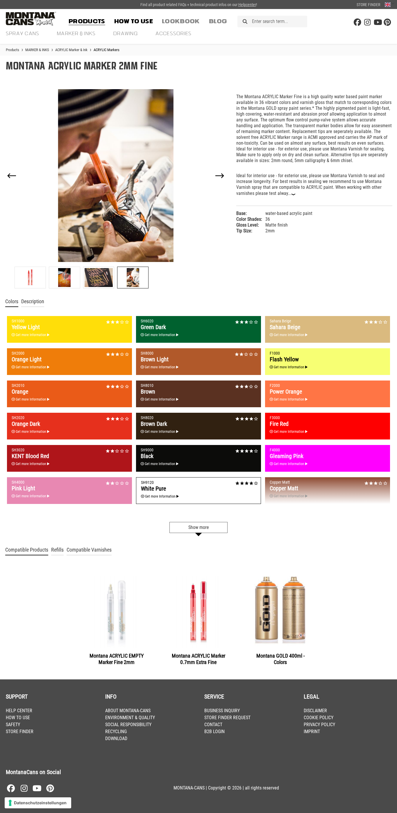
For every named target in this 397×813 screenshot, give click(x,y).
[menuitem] (87, 20)
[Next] (219, 175)
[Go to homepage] (35, 19)
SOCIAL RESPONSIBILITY (128, 724)
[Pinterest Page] (387, 22)
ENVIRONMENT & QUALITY (130, 717)
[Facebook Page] (357, 22)
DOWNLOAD (116, 738)
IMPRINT (312, 731)
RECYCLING (116, 731)
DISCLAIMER (315, 710)
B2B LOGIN (214, 731)
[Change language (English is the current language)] (389, 4)
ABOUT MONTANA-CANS (128, 710)
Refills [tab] (57, 550)
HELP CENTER (19, 710)
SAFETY (13, 724)
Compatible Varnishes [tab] (89, 550)
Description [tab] (32, 301)
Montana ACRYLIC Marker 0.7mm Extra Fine (198, 659)
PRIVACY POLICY (319, 724)
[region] (116, 188)
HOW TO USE (18, 717)
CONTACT (213, 724)
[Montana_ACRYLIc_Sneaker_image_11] (115, 175)
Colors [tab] (11, 301)
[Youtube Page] (377, 22)
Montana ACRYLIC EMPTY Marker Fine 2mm (117, 659)
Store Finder (368, 4)
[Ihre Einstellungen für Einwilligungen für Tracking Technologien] (38, 802)
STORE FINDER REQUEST (227, 717)
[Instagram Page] (367, 22)
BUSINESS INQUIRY (222, 710)
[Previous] (11, 175)
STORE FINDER (19, 731)
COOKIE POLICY (318, 717)
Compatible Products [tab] (26, 550)
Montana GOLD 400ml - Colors (280, 659)
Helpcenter (247, 4)
